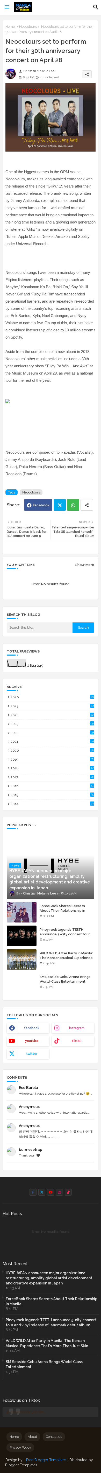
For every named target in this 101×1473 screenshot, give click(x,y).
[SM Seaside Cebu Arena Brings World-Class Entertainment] (22, 983)
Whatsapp (73, 505)
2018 (52, 768)
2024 (52, 715)
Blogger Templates (21, 1465)
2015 (52, 795)
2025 (52, 706)
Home (10, 27)
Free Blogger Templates (46, 1460)
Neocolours (28, 27)
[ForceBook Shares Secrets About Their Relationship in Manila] (22, 912)
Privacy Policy (20, 1447)
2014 (52, 804)
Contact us (54, 1437)
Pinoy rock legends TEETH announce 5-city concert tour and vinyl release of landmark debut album (65, 937)
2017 (52, 777)
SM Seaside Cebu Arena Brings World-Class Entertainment (65, 979)
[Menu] (7, 7)
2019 (52, 759)
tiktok (77, 1041)
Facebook (41, 505)
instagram (76, 1028)
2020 (52, 750)
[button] (96, 7)
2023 (52, 724)
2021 (52, 741)
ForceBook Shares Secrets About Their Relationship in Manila (62, 910)
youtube (31, 1041)
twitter (31, 1054)
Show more (84, 565)
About (32, 1437)
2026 (52, 697)
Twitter (60, 505)
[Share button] (87, 505)
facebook (31, 1028)
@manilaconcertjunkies (25, 1412)
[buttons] (33, 1192)
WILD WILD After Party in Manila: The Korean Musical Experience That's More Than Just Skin (66, 957)
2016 (52, 786)
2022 (52, 733)
